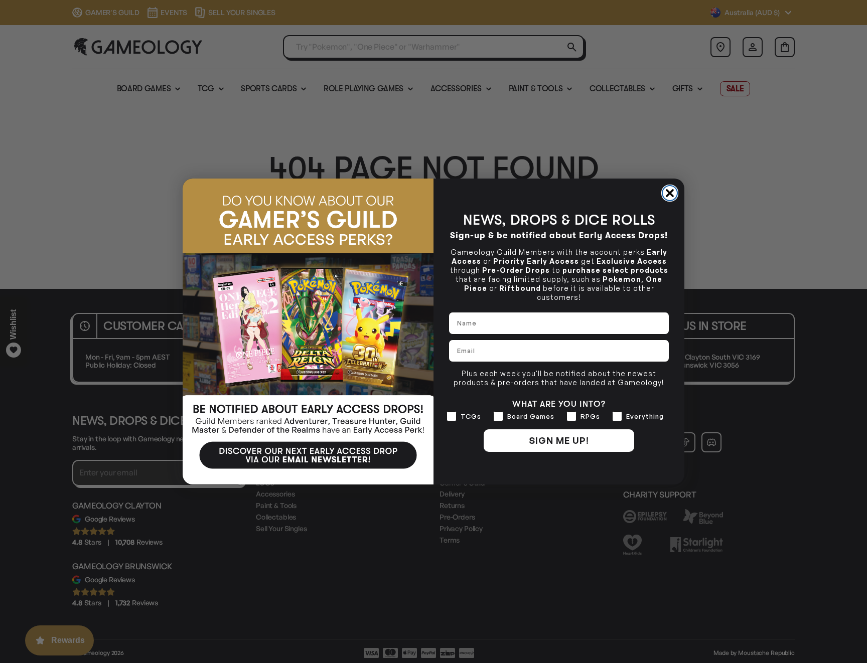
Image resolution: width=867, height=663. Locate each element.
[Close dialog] (669, 193)
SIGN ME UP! (559, 440)
